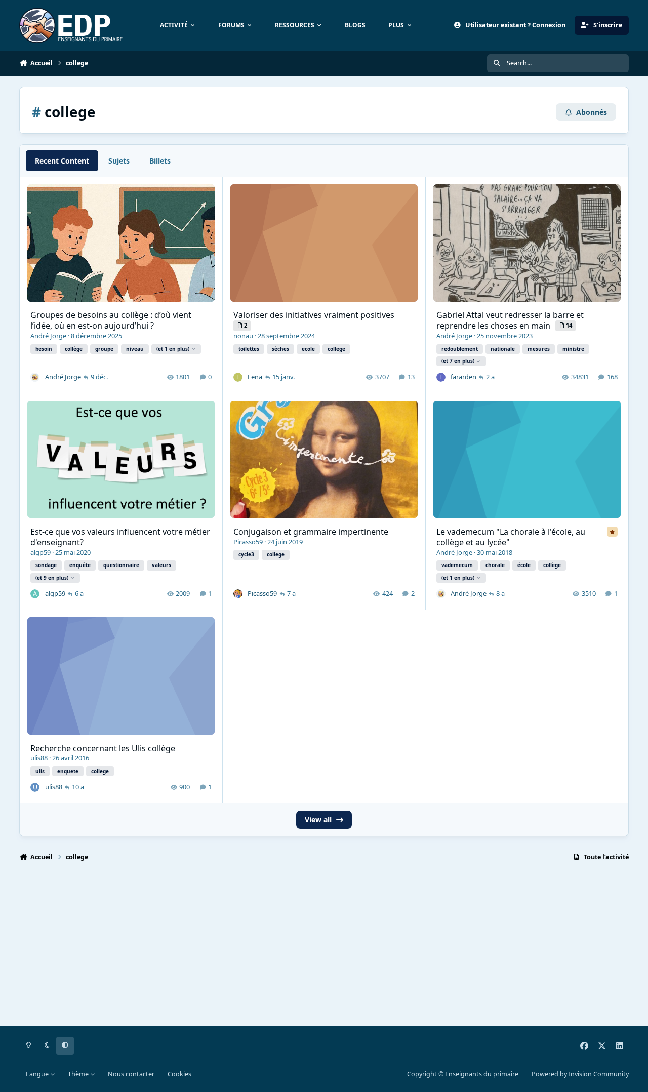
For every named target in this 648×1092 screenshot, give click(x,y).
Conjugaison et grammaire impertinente (310, 531)
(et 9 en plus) (51, 577)
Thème (79, 1074)
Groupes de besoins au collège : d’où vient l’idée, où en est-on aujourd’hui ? (110, 320)
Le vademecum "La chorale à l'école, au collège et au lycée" (510, 537)
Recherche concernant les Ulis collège (102, 748)
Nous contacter (131, 1074)
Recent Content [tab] (62, 161)
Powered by (580, 1074)
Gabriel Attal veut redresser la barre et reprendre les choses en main (510, 320)
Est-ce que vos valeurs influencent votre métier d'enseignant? (120, 537)
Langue (38, 1074)
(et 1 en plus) (172, 348)
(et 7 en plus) (457, 361)
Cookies (179, 1074)
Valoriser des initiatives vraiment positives (313, 314)
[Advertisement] (323, 948)
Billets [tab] (160, 161)
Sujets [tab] (119, 161)
